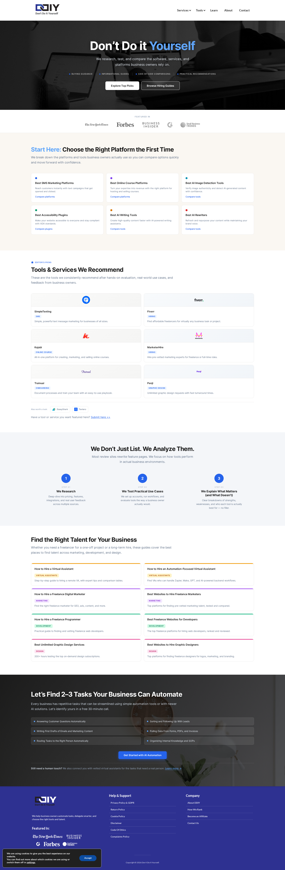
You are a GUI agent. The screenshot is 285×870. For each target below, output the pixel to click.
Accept (88, 858)
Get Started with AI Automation (142, 755)
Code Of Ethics (118, 829)
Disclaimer (116, 823)
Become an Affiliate (197, 816)
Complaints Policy (120, 836)
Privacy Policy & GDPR (122, 802)
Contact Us (193, 823)
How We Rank (195, 809)
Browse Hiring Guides (160, 85)
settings (31, 862)
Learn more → (173, 768)
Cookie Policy (118, 816)
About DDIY (194, 802)
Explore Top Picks (122, 85)
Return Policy (118, 809)
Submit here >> (100, 417)
